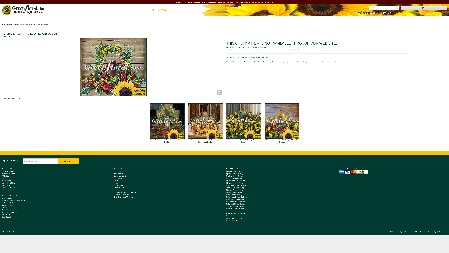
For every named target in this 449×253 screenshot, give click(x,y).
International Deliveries (234, 216)
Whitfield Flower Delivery (235, 209)
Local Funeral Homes (234, 218)
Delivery (117, 181)
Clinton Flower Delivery (234, 178)
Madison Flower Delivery (235, 190)
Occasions (180, 19)
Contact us (118, 178)
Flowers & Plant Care (122, 195)
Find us (4, 178)
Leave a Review (120, 188)
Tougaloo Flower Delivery (235, 206)
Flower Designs (216, 19)
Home (3, 24)
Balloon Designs (202, 19)
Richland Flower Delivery (235, 202)
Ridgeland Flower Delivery (236, 204)
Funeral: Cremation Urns (15, 24)
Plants (262, 19)
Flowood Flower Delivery (235, 183)
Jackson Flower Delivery (235, 188)
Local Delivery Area (282, 19)
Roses (270, 19)
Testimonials (118, 174)
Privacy (116, 183)
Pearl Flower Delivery (234, 195)
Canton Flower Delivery (235, 176)
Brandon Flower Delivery (235, 171)
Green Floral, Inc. (23, 10)
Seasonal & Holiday (166, 19)
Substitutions (118, 185)
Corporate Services (121, 176)
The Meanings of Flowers (123, 197)
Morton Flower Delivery (234, 192)
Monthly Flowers (251, 19)
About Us (117, 171)
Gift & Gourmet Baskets (233, 19)
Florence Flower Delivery (235, 181)
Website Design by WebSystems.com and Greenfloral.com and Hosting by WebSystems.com (418, 232)
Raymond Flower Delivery (235, 199)
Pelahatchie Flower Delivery (236, 197)
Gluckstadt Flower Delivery (236, 185)
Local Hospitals (231, 220)
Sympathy (189, 19)
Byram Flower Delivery (234, 174)
